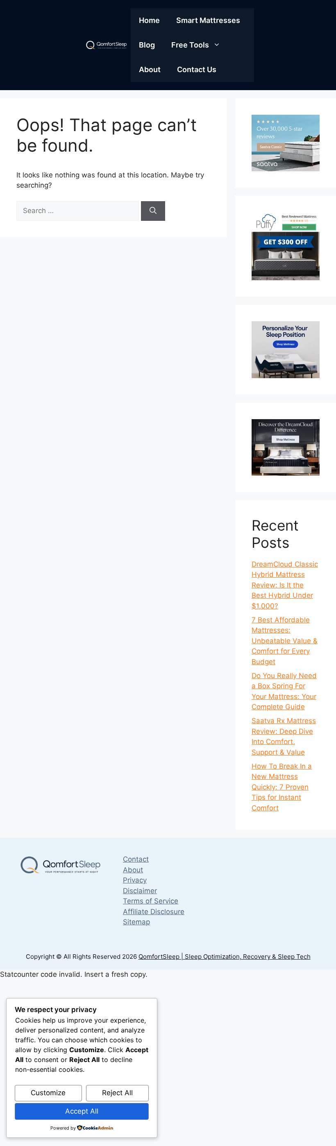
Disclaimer (140, 891)
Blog (147, 45)
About (150, 69)
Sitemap (136, 922)
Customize (48, 1093)
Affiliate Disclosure (153, 912)
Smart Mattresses (208, 20)
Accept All (81, 1111)
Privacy (135, 880)
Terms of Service (150, 901)
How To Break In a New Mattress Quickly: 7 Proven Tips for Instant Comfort (282, 787)
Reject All (117, 1093)
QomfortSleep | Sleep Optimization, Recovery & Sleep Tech (224, 956)
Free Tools (190, 45)
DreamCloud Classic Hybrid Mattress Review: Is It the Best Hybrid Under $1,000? (285, 585)
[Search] (153, 211)
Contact (136, 859)
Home (149, 20)
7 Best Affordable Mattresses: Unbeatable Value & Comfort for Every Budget (285, 641)
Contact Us (196, 69)
